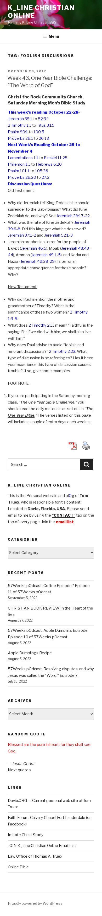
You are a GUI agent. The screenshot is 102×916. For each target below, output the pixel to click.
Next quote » (19, 770)
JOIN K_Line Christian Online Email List (42, 845)
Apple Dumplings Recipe (30, 653)
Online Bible (18, 867)
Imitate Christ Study (25, 835)
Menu (54, 36)
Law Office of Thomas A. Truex (35, 856)
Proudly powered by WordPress (35, 903)
